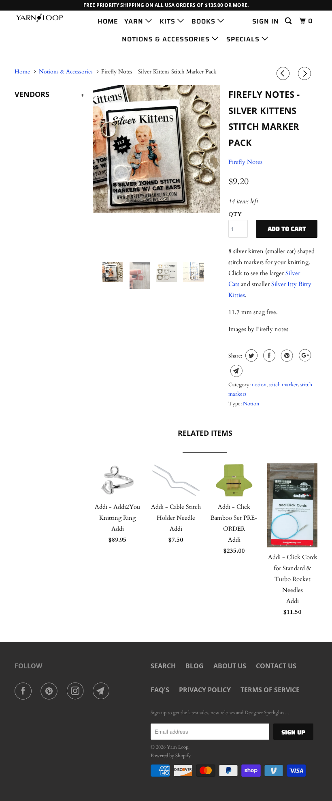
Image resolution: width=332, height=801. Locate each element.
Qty (235, 214)
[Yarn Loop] (40, 17)
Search (163, 665)
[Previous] (284, 74)
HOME (108, 21)
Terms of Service (270, 689)
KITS (168, 21)
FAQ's (160, 689)
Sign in (265, 21)
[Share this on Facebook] (268, 355)
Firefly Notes (245, 162)
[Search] (289, 21)
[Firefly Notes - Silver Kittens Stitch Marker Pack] (156, 149)
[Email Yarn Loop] (103, 691)
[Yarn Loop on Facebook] (25, 691)
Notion (251, 403)
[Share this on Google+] (304, 355)
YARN (134, 21)
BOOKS (204, 21)
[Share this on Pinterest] (286, 355)
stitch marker (283, 384)
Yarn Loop (177, 747)
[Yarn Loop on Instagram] (77, 691)
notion (259, 384)
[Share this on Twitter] (250, 355)
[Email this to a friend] (235, 371)
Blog (194, 665)
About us (229, 665)
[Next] (305, 74)
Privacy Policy (205, 689)
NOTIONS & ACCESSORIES (167, 39)
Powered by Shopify (171, 755)
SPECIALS (244, 39)
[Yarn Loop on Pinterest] (50, 691)
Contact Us (276, 665)
